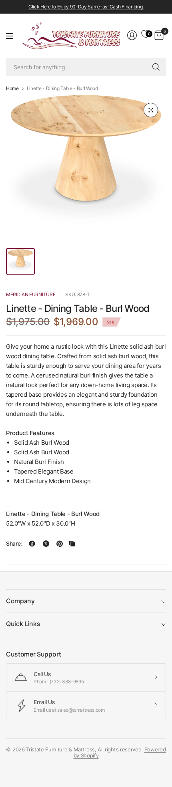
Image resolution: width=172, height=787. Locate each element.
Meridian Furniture (30, 294)
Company (20, 601)
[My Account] (132, 35)
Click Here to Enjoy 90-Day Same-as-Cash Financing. (86, 7)
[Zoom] (151, 110)
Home (12, 88)
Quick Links (23, 624)
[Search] (156, 67)
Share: (14, 543)
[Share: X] (46, 543)
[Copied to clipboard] (72, 543)
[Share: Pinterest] (59, 543)
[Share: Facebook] (32, 543)
